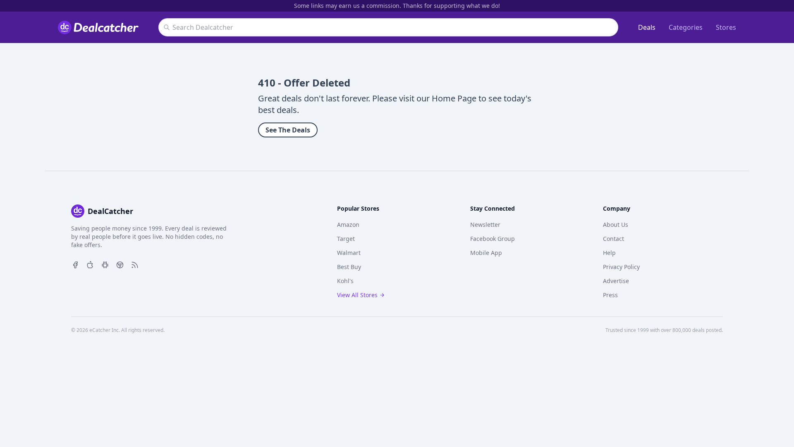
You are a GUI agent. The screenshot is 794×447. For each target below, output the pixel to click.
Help (609, 253)
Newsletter (485, 224)
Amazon (348, 224)
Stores (726, 27)
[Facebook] (75, 264)
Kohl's (345, 281)
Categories (686, 27)
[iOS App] (90, 264)
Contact (613, 239)
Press (610, 295)
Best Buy (349, 267)
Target (346, 239)
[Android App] (105, 264)
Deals (646, 27)
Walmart (349, 253)
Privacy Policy (621, 267)
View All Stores (357, 295)
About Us (615, 224)
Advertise (616, 281)
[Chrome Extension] (120, 264)
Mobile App (486, 253)
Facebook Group (492, 239)
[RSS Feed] (135, 264)
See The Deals (287, 130)
